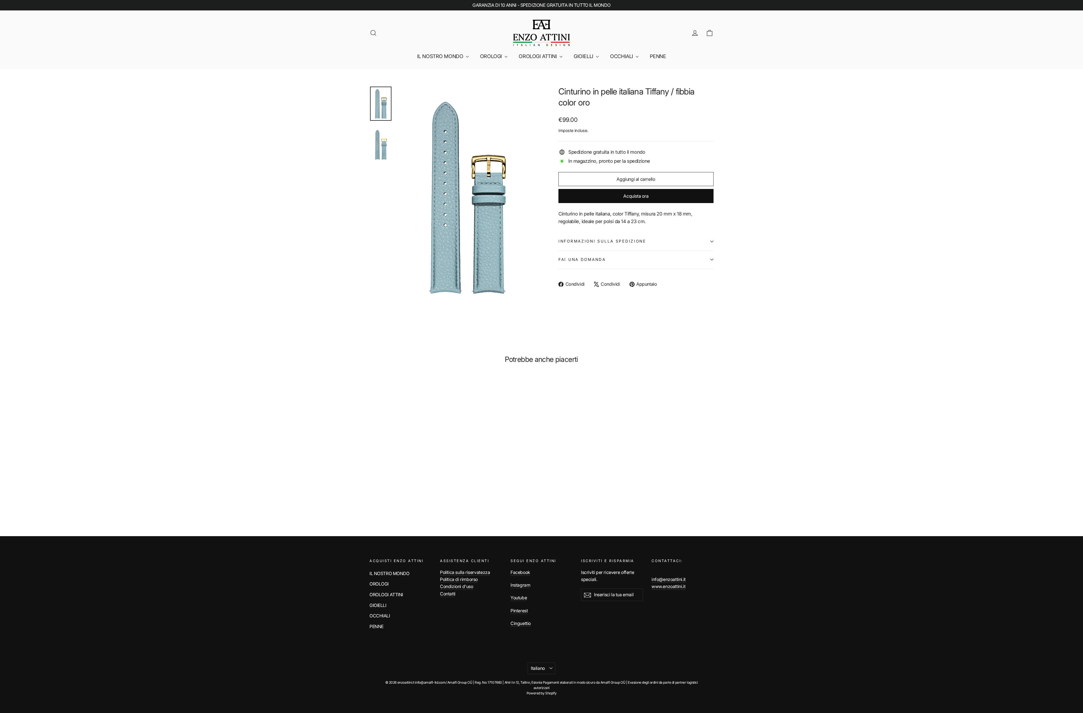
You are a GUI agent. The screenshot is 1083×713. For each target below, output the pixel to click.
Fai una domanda (582, 259)
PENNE (658, 56)
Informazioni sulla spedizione (602, 241)
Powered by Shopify (541, 693)
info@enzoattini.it (668, 579)
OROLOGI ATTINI (538, 56)
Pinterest (519, 610)
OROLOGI (491, 56)
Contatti (447, 594)
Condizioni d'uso (456, 586)
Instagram (520, 585)
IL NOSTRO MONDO (441, 56)
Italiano (538, 668)
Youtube (518, 597)
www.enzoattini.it (668, 586)
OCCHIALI (622, 56)
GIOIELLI (584, 56)
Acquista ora (635, 196)
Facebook (520, 572)
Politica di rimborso (459, 579)
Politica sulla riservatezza (465, 572)
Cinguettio (520, 623)
